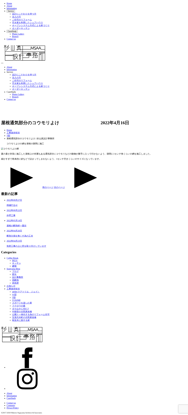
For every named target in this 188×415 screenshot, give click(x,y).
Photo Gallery (18, 34)
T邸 (14, 297)
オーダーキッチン (21, 28)
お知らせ (11, 286)
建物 (14, 266)
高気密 (15, 283)
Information (12, 8)
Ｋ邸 (14, 294)
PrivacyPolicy (13, 408)
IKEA (14, 260)
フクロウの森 (18, 306)
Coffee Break (12, 258)
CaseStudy (12, 31)
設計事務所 (17, 277)
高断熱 (15, 280)
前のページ (47, 187)
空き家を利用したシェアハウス (27, 22)
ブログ (15, 271)
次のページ (59, 187)
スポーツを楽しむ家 (22, 303)
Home (9, 3)
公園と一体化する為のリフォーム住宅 (31, 314)
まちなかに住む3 (20, 308)
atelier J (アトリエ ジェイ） (26, 291)
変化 (14, 274)
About (9, 6)
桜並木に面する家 (21, 320)
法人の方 (16, 17)
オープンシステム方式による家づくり (31, 25)
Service (11, 11)
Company (11, 405)
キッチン (16, 263)
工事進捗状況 (13, 289)
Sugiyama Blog (13, 269)
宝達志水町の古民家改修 (24, 317)
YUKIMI (16, 300)
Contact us (11, 39)
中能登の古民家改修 (22, 311)
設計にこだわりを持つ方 (24, 14)
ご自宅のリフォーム (22, 19)
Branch (15, 36)
